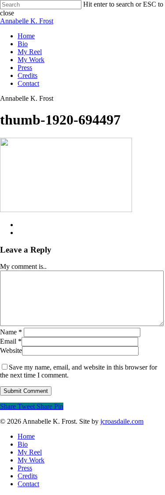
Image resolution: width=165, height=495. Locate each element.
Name (11, 332)
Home (26, 36)
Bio (23, 44)
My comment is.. (23, 266)
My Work (31, 59)
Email (11, 341)
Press (25, 67)
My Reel (30, 51)
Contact (28, 83)
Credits (27, 75)
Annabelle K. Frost (26, 21)
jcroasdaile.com (121, 421)
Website (11, 350)
